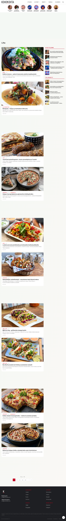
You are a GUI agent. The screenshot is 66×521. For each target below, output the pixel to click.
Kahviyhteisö (48, 492)
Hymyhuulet (48, 499)
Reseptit (47, 497)
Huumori (57, 2)
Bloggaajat (28, 507)
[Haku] (63, 2)
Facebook (48, 505)
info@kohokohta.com (6, 497)
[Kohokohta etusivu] (8, 2)
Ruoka (50, 2)
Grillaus (47, 494)
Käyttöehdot (55, 518)
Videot (43, 2)
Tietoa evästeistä (61, 518)
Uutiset (36, 2)
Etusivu (30, 2)
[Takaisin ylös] (63, 517)
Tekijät (27, 505)
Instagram (48, 507)
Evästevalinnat (49, 518)
